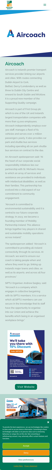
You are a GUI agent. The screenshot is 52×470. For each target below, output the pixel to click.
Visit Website (26, 386)
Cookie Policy (18, 466)
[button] (48, 422)
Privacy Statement (30, 466)
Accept (26, 446)
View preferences (26, 460)
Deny (26, 453)
